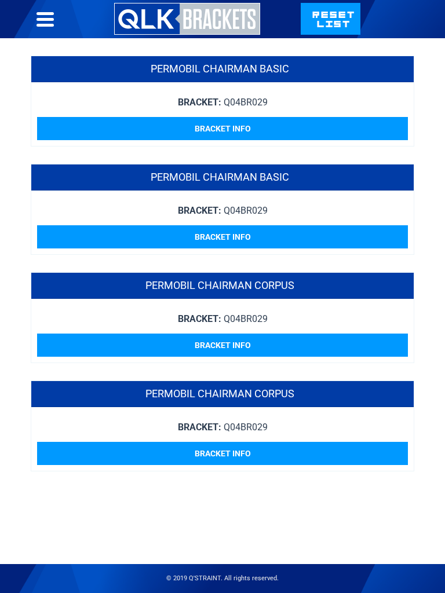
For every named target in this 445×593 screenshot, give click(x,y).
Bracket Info (223, 128)
